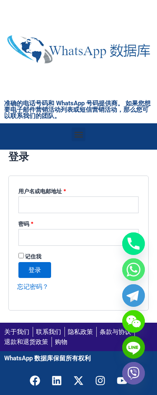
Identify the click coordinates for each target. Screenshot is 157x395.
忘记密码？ (33, 287)
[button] (78, 134)
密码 (28, 222)
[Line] (133, 347)
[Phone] (133, 243)
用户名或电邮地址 (44, 190)
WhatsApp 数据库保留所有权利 (47, 358)
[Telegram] (133, 295)
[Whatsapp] (133, 269)
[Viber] (133, 373)
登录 (34, 270)
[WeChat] (133, 321)
